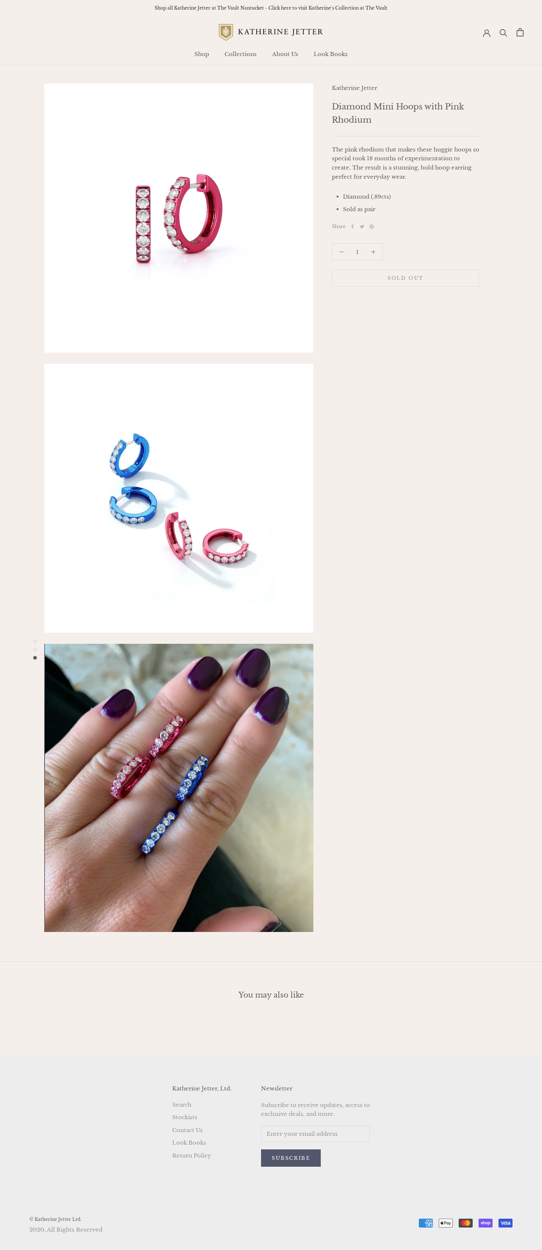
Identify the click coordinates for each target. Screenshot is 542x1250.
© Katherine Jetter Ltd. (55, 1219)
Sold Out (406, 278)
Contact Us (187, 1130)
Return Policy (191, 1155)
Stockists (184, 1117)
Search (181, 1104)
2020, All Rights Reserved (66, 1229)
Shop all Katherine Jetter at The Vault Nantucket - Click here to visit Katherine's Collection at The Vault (271, 8)
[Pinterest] (371, 226)
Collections (241, 53)
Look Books (331, 53)
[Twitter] (362, 226)
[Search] (503, 32)
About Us (285, 53)
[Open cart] (520, 32)
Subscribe (291, 1158)
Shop (201, 53)
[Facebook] (352, 226)
